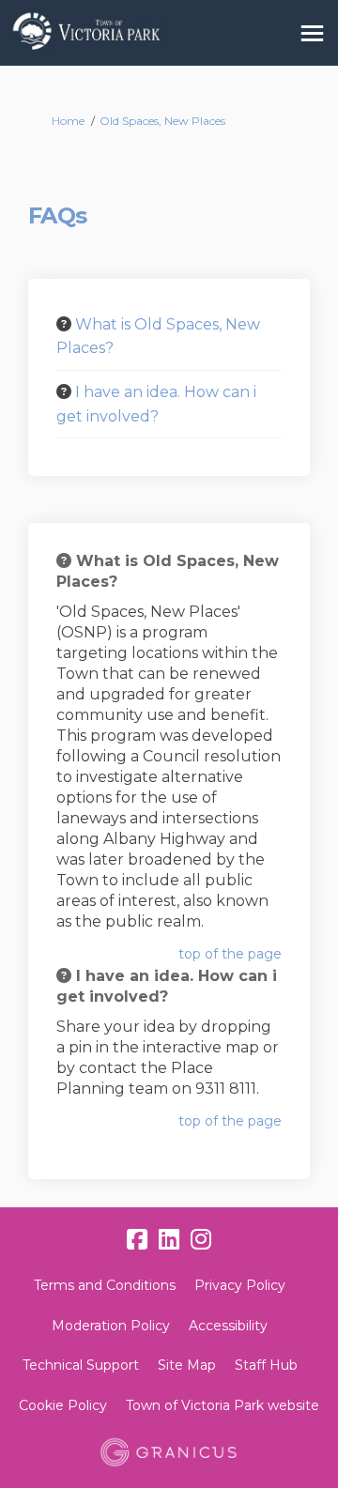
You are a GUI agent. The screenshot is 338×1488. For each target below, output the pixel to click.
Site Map (187, 1365)
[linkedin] (169, 1240)
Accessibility (228, 1325)
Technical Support (81, 1365)
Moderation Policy (111, 1325)
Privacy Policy (239, 1285)
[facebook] (137, 1240)
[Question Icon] (63, 323)
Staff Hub (266, 1365)
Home (68, 121)
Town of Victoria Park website (222, 1405)
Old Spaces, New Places (162, 121)
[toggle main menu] (312, 33)
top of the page (230, 953)
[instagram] (201, 1240)
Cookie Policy (63, 1405)
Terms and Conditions (105, 1285)
